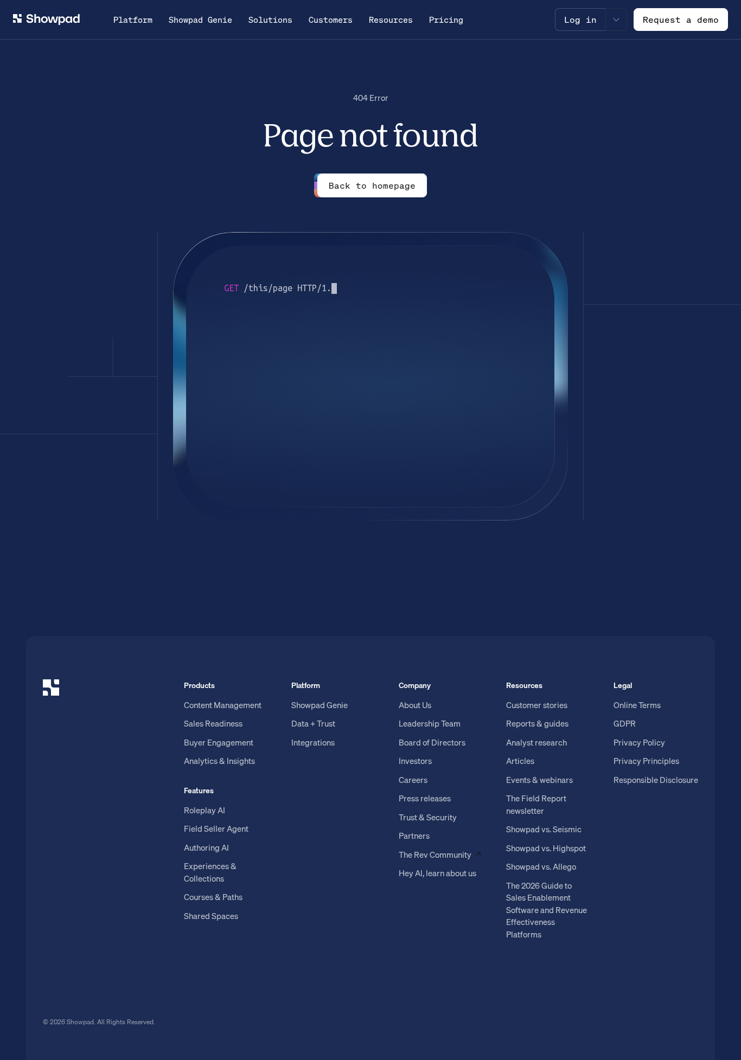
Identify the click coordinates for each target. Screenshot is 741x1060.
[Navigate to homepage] (46, 19)
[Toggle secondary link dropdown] (616, 19)
